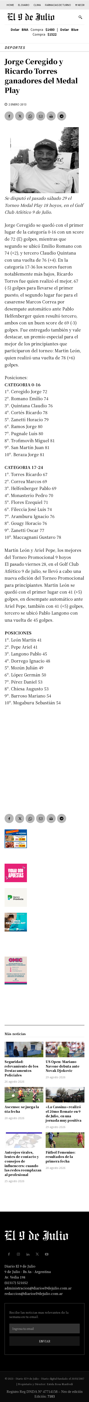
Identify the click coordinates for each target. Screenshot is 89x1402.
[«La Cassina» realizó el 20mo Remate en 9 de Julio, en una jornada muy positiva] (65, 1094)
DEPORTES (15, 47)
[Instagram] (18, 1254)
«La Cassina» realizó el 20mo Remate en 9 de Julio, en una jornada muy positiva (63, 1114)
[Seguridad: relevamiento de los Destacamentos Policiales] (24, 1049)
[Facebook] (9, 116)
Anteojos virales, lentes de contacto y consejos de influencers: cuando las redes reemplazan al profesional (23, 1163)
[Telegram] (61, 116)
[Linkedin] (28, 1254)
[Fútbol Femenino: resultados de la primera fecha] (65, 1140)
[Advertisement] (44, 756)
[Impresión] (51, 116)
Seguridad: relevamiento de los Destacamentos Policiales (21, 1068)
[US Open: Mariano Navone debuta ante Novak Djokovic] (65, 1049)
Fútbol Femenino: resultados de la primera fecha (61, 1156)
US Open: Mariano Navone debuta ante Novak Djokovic (62, 1066)
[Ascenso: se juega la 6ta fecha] (24, 1094)
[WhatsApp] (30, 116)
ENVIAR (44, 1341)
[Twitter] (19, 116)
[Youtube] (46, 1254)
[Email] (40, 116)
